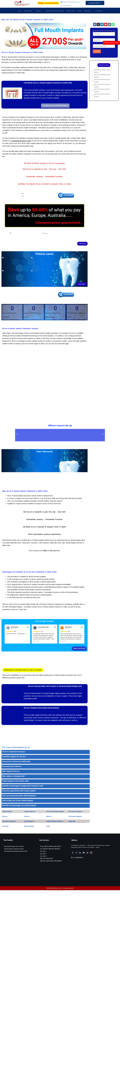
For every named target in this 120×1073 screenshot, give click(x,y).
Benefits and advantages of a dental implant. (19, 805)
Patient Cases (71, 11)
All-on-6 (26, 816)
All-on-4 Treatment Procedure (13, 752)
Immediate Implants (9, 821)
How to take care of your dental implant (17, 800)
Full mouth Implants (75, 811)
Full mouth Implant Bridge (55, 811)
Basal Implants (29, 821)
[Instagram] (76, 852)
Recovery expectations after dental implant (19, 791)
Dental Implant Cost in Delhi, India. (15, 781)
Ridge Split (71, 821)
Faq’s (48, 826)
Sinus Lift (5, 826)
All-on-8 (48, 816)
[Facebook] (72, 852)
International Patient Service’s (55, 11)
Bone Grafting (28, 826)
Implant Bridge (7, 811)
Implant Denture (29, 811)
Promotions (87, 11)
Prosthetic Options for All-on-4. (14, 756)
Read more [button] (9, 641)
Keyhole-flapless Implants (54, 821)
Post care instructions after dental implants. (19, 796)
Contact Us (98, 11)
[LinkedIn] (80, 852)
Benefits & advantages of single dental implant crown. (23, 786)
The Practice (28, 11)
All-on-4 (4, 816)
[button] (17, 434)
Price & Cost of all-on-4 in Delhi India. (16, 761)
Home (19, 11)
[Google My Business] (87, 852)
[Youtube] (83, 852)
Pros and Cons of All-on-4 (11, 766)
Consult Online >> (96, 3)
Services (38, 11)
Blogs (79, 11)
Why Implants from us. (11, 771)
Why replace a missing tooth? (13, 776)
